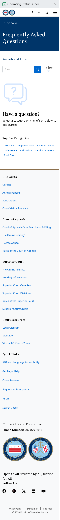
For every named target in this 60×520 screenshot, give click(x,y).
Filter (49, 67)
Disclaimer (32, 508)
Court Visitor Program (15, 208)
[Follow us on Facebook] (4, 491)
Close (55, 4)
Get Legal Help (11, 371)
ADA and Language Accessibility (20, 362)
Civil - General (10, 150)
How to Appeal (10, 243)
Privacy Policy (14, 508)
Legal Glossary (10, 327)
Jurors (6, 398)
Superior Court (13, 261)
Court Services (10, 380)
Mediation (8, 335)
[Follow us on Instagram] (14, 491)
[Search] (37, 69)
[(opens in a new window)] (24, 491)
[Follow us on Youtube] (43, 491)
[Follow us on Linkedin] (33, 491)
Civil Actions (26, 150)
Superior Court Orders (15, 309)
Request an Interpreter (15, 389)
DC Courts (12, 23)
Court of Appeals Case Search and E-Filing (26, 227)
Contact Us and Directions (22, 424)
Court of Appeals (45, 145)
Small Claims (10, 155)
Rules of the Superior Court (18, 301)
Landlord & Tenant (44, 150)
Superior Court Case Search (18, 285)
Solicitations (9, 200)
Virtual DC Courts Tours (16, 343)
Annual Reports (11, 192)
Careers (7, 184)
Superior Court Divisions (16, 293)
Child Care (9, 145)
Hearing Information (14, 277)
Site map (47, 508)
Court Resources (13, 319)
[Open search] (46, 12)
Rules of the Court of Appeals (19, 250)
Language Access (25, 145)
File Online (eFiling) (13, 235)
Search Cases (10, 407)
